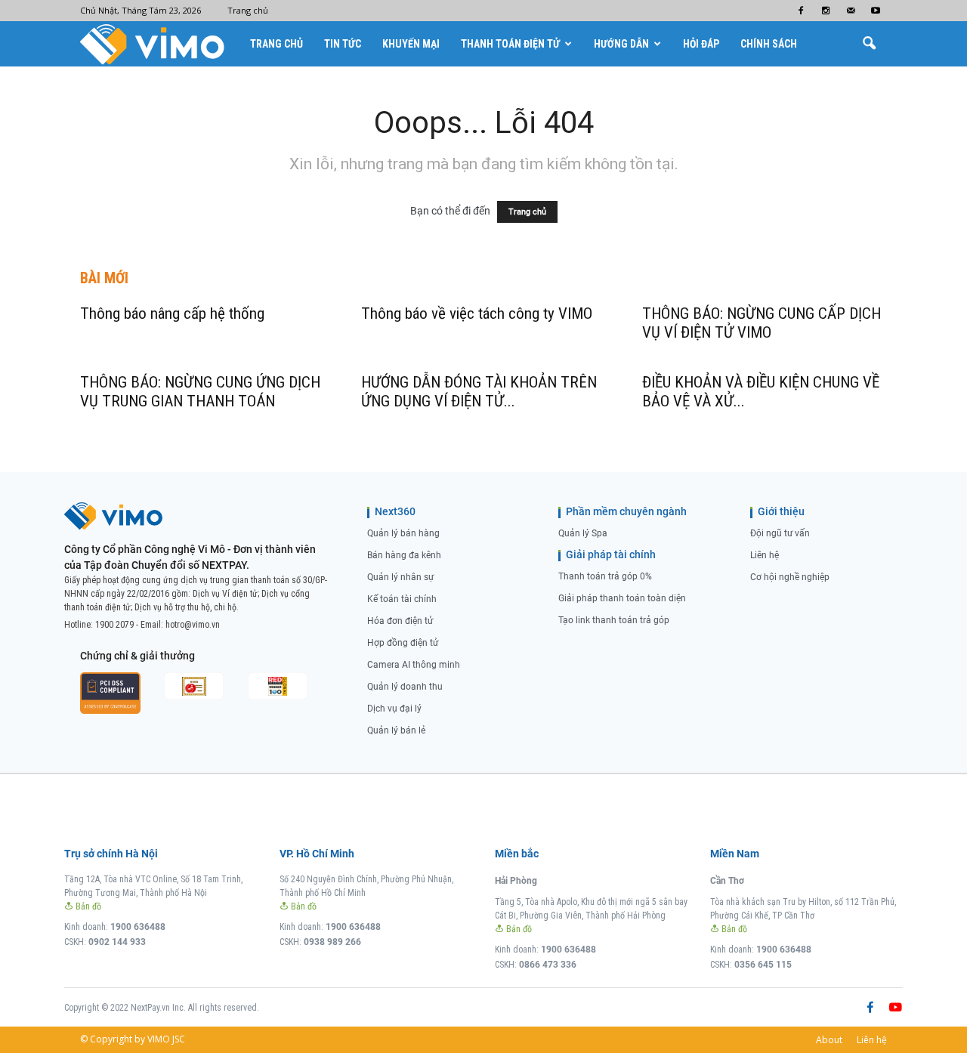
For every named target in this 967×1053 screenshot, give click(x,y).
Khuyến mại (411, 44)
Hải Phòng (516, 880)
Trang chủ (247, 10)
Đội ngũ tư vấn (780, 533)
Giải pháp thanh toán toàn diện (622, 598)
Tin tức (342, 44)
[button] (869, 44)
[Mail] (850, 11)
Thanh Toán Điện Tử (510, 44)
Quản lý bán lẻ (396, 730)
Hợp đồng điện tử (402, 643)
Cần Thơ (727, 880)
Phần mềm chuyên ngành (626, 511)
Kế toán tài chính (402, 599)
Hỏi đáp (701, 44)
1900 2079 (114, 624)
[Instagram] (825, 11)
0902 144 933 (117, 942)
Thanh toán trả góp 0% (605, 576)
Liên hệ (764, 555)
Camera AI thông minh (413, 664)
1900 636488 (137, 927)
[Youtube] (875, 11)
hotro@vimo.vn (192, 624)
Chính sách (768, 44)
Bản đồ (87, 906)
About (829, 1039)
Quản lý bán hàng (403, 533)
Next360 (395, 511)
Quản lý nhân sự (400, 577)
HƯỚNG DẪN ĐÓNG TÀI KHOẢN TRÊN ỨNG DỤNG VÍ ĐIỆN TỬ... (479, 391)
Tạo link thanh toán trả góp (613, 620)
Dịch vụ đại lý (394, 708)
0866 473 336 (547, 964)
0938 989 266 (332, 942)
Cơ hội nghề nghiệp (790, 577)
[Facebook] (800, 11)
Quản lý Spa (582, 533)
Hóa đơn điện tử (400, 621)
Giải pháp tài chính (611, 554)
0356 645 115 (763, 964)
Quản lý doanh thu (405, 686)
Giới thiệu (781, 511)
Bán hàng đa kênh (404, 555)
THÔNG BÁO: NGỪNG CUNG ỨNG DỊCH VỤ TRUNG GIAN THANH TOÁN (200, 391)
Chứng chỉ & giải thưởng (137, 656)
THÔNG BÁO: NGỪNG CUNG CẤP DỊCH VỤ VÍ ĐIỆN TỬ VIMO (761, 322)
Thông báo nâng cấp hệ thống (172, 313)
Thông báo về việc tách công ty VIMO (476, 313)
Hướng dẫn (621, 44)
